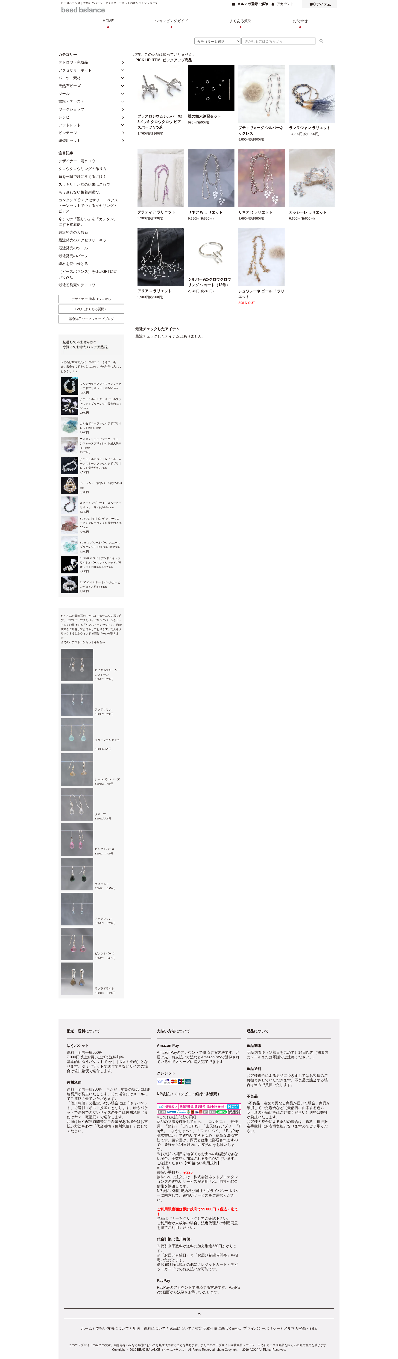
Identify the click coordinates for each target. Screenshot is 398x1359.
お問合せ (300, 24)
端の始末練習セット (204, 116)
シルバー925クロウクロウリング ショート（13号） (209, 282)
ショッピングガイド (171, 24)
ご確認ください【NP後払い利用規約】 (189, 1163)
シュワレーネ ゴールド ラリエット (261, 294)
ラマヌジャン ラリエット (310, 128)
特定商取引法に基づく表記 (217, 1328)
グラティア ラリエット (156, 212)
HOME (108, 24)
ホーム (86, 1328)
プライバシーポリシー (261, 1328)
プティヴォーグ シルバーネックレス (261, 130)
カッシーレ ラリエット (308, 212)
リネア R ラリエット (255, 212)
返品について (181, 1328)
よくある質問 (240, 24)
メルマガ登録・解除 (252, 4)
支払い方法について (112, 1328)
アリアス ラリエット (155, 291)
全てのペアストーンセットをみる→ (83, 642)
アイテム (322, 4)
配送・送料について (149, 1328)
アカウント (285, 4)
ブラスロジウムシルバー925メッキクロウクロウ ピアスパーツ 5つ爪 (160, 121)
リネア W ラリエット (205, 212)
